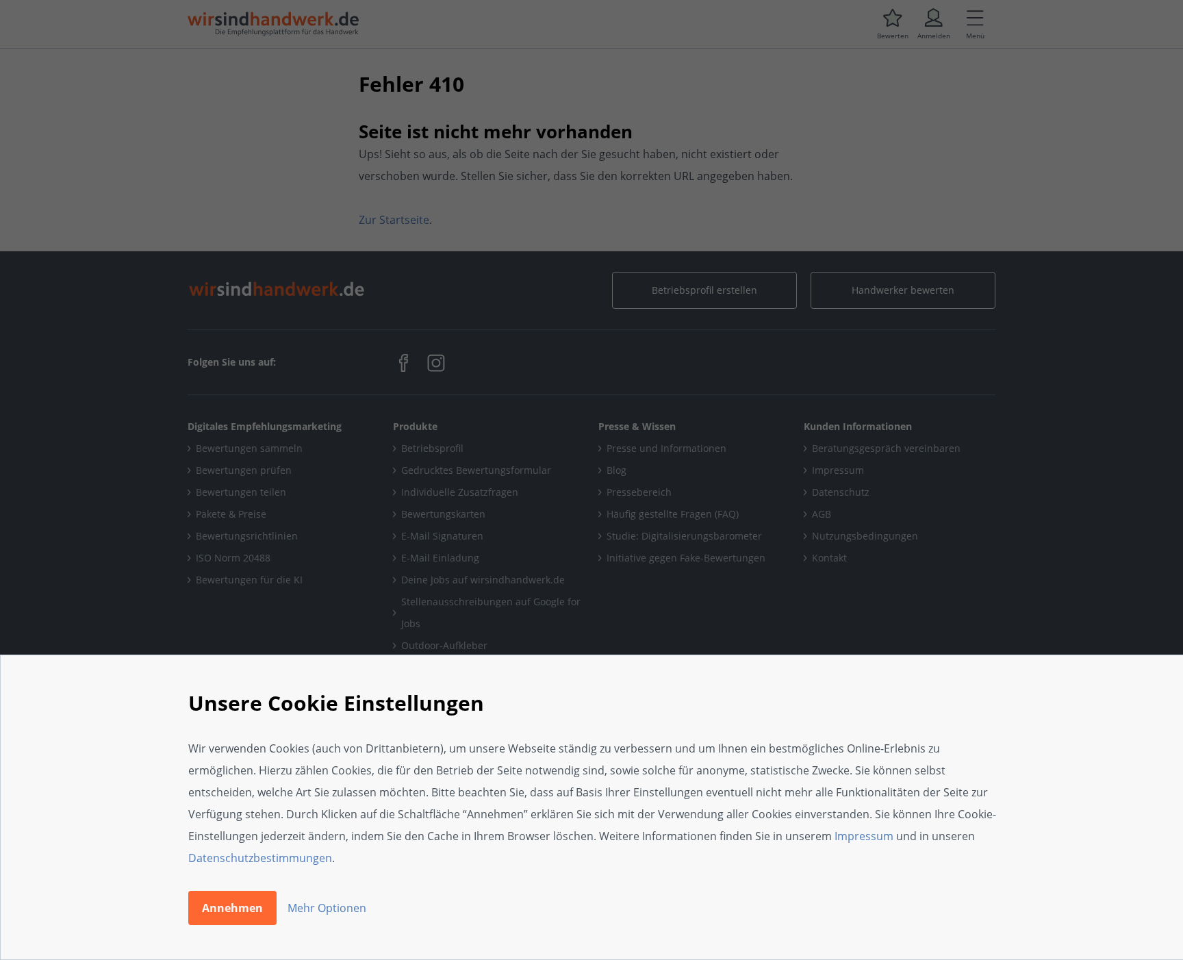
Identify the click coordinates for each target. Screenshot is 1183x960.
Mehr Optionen (327, 907)
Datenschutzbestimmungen (260, 858)
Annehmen (232, 907)
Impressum (864, 836)
